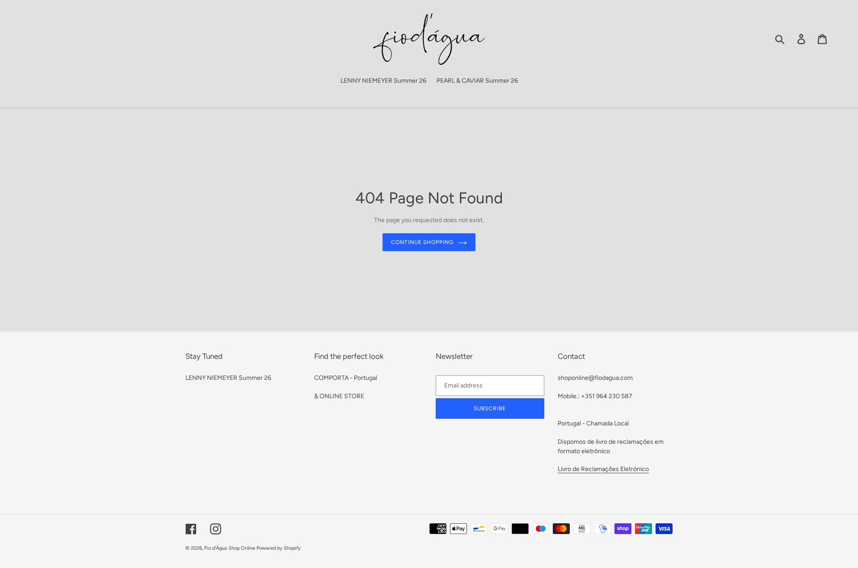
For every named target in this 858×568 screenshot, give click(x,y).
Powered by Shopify (279, 548)
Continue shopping (422, 242)
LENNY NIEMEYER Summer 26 (228, 378)
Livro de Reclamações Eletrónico (603, 469)
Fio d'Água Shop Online (229, 548)
